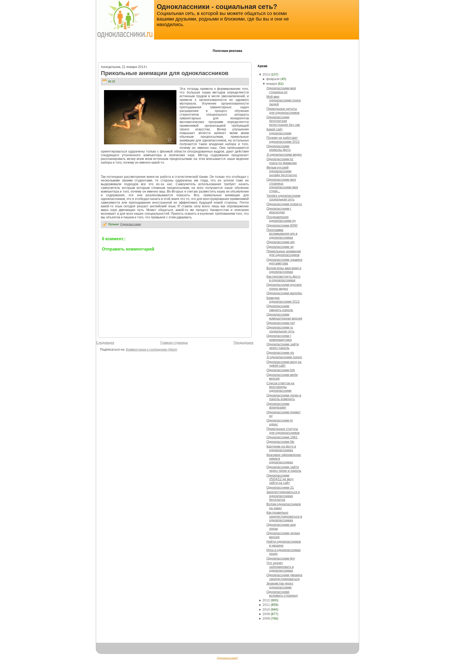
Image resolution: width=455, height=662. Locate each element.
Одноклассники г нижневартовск (279, 337)
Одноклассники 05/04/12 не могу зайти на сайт (280, 479)
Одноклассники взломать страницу (282, 593)
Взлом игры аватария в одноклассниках (283, 270)
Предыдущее (244, 343)
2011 (266, 605)
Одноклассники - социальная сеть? (217, 7)
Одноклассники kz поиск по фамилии (281, 161)
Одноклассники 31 (280, 487)
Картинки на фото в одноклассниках (281, 448)
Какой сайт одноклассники (278, 131)
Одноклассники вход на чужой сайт (283, 363)
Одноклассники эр (280, 247)
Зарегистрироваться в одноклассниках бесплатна (283, 496)
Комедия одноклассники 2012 (283, 299)
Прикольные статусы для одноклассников (282, 430)
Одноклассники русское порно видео (284, 286)
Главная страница (174, 343)
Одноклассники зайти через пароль (282, 346)
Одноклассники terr (280, 558)
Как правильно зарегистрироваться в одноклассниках (284, 516)
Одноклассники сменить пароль (279, 308)
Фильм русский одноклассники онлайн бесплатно (281, 171)
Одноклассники (130, 224)
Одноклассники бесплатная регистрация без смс (283, 121)
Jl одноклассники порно (284, 357)
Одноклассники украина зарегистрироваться (284, 577)
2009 (266, 614)
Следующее (105, 343)
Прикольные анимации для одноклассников (165, 73)
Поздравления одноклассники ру (281, 219)
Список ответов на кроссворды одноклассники (280, 387)
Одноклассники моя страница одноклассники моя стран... (282, 185)
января (271, 84)
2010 (266, 609)
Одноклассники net (280, 323)
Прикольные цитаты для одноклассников (282, 110)
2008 (266, 618)
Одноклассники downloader (277, 405)
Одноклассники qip (280, 242)
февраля (273, 79)
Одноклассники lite (280, 442)
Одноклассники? (227, 657)
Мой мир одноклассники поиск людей (283, 100)
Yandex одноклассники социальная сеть (283, 197)
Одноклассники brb (280, 370)
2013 (266, 74)
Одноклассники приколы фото (278, 148)
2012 (266, 600)
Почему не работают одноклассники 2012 (283, 139)
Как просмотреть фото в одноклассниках (283, 278)
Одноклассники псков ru (284, 204)
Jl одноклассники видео (284, 154)
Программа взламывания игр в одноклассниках (281, 233)
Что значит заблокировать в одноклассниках (280, 566)
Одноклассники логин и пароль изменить (283, 397)
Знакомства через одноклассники (279, 585)
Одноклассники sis (280, 353)
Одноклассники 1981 (282, 437)
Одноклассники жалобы (284, 293)
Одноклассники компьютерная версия (284, 316)
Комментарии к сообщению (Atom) (151, 349)
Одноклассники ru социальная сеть (280, 329)
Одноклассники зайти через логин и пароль (283, 469)
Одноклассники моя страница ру (281, 90)
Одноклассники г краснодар (278, 210)
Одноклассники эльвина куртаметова (284, 261)
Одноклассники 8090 (282, 225)
